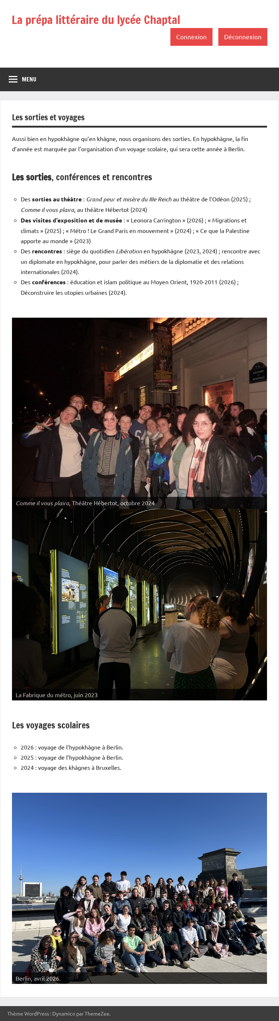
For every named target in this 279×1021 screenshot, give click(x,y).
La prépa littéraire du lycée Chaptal (96, 19)
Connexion (191, 36)
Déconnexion (243, 36)
